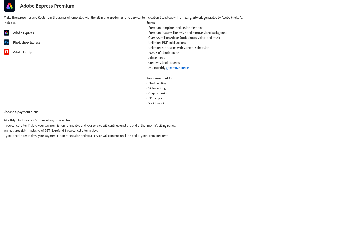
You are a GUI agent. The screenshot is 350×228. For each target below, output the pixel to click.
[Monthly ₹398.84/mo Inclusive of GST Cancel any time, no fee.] (175, 120)
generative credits (177, 68)
